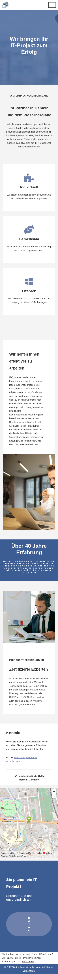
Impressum (28, 961)
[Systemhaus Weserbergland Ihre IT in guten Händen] (5, 5)
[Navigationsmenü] (52, 5)
